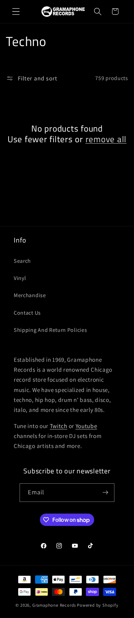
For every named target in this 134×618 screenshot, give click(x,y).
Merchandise (30, 295)
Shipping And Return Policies (50, 330)
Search (22, 261)
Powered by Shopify (98, 605)
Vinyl (20, 278)
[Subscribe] (105, 492)
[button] (16, 11)
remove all (106, 139)
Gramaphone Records (54, 605)
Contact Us (27, 312)
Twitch (58, 426)
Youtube (86, 426)
